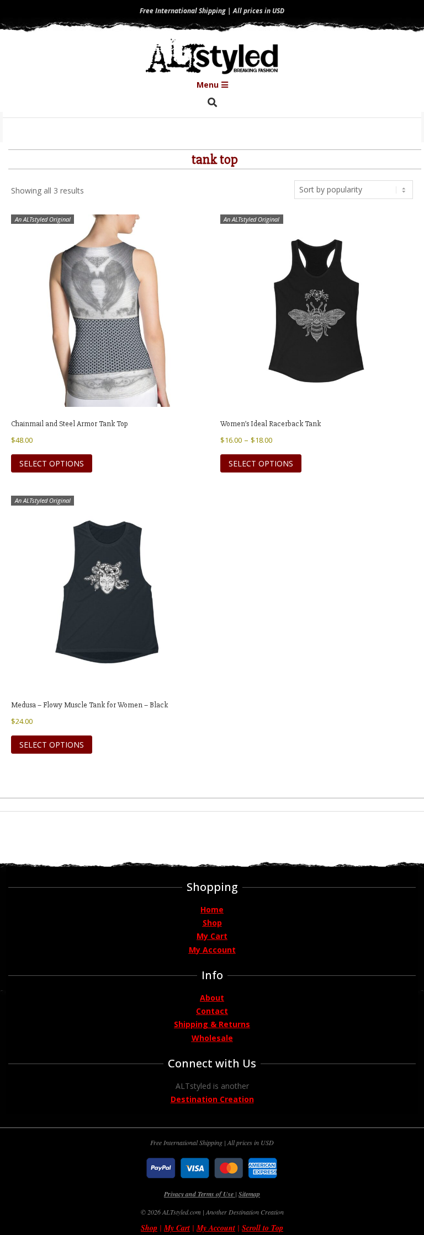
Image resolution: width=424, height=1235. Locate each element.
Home (212, 909)
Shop (212, 922)
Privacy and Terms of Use (199, 1194)
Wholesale (212, 1038)
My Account (212, 949)
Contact (212, 1011)
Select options (51, 463)
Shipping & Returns (212, 1024)
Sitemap (249, 1194)
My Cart (212, 936)
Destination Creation (212, 1099)
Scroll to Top (262, 1227)
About (212, 997)
